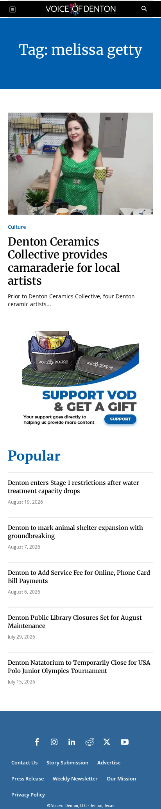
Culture (17, 227)
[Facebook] (37, 742)
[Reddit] (89, 742)
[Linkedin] (72, 742)
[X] (107, 742)
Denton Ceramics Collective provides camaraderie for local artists (64, 261)
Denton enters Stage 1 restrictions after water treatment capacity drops (73, 487)
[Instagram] (54, 742)
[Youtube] (125, 742)
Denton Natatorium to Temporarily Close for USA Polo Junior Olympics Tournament (79, 666)
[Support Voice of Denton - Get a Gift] (80, 427)
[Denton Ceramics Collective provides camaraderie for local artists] (80, 163)
